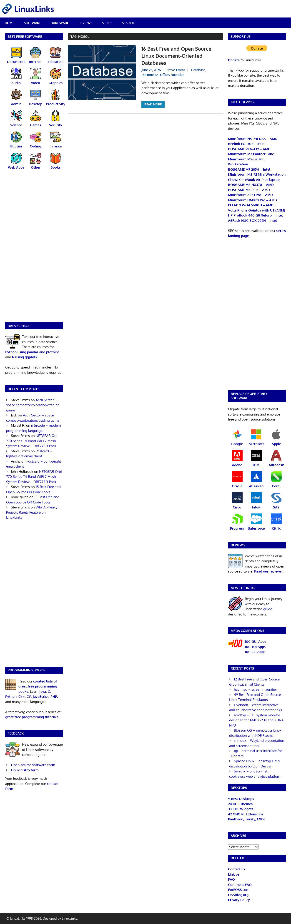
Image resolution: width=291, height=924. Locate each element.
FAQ (231, 879)
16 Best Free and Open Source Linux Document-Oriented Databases (176, 55)
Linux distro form (25, 770)
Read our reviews (268, 571)
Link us (233, 874)
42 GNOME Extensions (245, 814)
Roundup (178, 75)
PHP (53, 696)
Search (128, 23)
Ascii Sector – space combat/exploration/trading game (33, 405)
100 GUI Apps (255, 641)
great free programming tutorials (31, 717)
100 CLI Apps (255, 652)
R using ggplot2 (24, 357)
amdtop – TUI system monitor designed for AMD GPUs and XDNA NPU (256, 720)
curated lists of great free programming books (37, 686)
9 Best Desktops (241, 799)
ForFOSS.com (238, 889)
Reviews (85, 23)
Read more (153, 104)
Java (42, 691)
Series (107, 23)
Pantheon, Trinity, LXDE (247, 819)
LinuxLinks (69, 918)
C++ (21, 696)
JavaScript (41, 696)
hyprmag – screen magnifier (255, 689)
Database (198, 70)
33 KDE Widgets (240, 809)
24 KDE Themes (240, 804)
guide (267, 609)
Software (32, 23)
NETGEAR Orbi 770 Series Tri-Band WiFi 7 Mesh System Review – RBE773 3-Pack (32, 440)
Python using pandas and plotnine (32, 352)
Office (164, 75)
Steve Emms (176, 70)
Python (11, 696)
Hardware (60, 23)
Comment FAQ (240, 884)
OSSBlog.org (238, 895)
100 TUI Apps (255, 647)
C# (29, 696)
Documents (149, 75)
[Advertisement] (34, 249)
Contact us (236, 869)
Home (9, 23)
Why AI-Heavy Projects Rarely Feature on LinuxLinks (31, 512)
